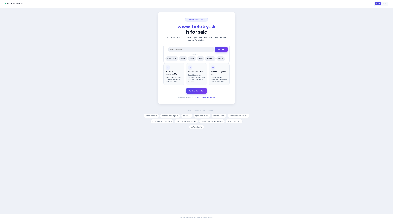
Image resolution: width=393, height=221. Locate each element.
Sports (220, 58)
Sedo (198, 97)
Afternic (212, 97)
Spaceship (205, 97)
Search (221, 49)
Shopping (210, 58)
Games (183, 58)
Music (192, 58)
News (201, 58)
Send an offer (198, 91)
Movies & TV (171, 58)
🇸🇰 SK (384, 4)
